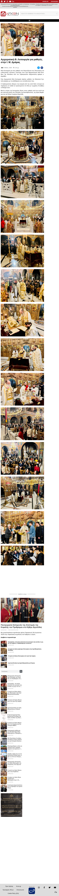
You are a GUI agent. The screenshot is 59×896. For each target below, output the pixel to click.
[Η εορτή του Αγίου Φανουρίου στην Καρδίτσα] (4, 772)
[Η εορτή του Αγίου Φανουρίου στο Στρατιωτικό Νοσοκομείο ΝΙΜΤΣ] (4, 725)
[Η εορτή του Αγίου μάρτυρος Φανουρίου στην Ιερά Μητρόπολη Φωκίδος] (4, 653)
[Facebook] (2, 1)
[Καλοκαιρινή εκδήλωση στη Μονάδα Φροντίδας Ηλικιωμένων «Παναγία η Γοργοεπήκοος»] (4, 733)
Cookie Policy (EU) (13, 893)
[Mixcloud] (13, 1)
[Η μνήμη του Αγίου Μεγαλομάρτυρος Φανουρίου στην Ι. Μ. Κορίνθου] (4, 779)
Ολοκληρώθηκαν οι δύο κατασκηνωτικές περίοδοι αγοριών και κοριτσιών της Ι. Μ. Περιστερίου (15, 748)
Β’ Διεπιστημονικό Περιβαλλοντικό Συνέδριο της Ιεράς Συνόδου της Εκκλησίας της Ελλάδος (15, 717)
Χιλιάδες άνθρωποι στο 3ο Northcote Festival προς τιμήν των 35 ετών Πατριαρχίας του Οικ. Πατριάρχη (15, 756)
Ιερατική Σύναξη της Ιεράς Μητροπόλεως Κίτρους (21, 663)
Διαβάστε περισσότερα (8, 637)
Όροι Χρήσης (9, 886)
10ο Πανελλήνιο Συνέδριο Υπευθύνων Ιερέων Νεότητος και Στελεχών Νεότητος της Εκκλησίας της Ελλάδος (15, 741)
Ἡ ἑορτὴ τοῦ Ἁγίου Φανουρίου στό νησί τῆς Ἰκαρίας (22, 656)
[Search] (21, 671)
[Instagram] (7, 1)
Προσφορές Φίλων (8, 890)
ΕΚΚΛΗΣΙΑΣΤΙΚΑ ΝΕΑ (13, 630)
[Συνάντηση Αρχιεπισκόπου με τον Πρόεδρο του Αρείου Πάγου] (4, 787)
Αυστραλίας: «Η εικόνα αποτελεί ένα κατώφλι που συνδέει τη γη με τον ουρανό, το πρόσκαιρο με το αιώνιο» (44, 5)
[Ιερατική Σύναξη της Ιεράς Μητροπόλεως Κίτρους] (4, 667)
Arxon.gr (18, 886)
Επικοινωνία (20, 890)
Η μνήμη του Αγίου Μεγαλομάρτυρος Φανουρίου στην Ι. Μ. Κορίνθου (14, 779)
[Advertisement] (22, 579)
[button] (29, 20)
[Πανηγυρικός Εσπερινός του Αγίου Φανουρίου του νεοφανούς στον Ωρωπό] (4, 764)
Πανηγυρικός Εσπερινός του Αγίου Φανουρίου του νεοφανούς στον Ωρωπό (14, 763)
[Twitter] (5, 1)
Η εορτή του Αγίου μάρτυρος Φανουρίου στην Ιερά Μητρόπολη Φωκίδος (15, 7)
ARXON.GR (45, 1)
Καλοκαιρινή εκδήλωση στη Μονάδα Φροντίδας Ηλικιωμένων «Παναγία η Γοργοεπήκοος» (14, 732)
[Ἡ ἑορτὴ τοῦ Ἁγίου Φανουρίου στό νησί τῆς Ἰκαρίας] (4, 660)
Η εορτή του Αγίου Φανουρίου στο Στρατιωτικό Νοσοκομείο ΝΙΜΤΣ (15, 724)
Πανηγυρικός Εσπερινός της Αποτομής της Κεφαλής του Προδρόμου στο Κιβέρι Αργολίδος (15, 5)
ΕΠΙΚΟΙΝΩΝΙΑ (54, 1)
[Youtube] (10, 1)
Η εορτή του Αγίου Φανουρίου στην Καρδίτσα (15, 771)
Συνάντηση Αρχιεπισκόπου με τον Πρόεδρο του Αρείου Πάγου (15, 786)
